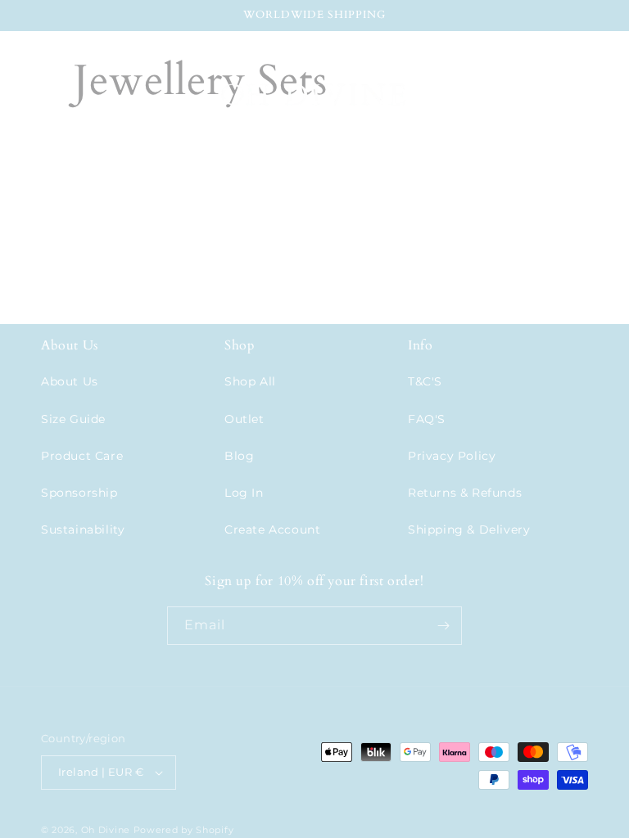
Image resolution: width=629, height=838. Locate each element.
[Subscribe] (443, 625)
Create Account (272, 529)
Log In (244, 492)
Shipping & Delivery (469, 529)
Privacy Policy (452, 455)
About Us (69, 381)
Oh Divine (105, 830)
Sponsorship (79, 492)
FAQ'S (427, 419)
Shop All (250, 381)
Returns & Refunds (465, 492)
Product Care (82, 455)
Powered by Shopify (183, 830)
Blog (239, 455)
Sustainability (82, 529)
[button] (34, 98)
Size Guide (73, 419)
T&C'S (425, 381)
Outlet (244, 419)
